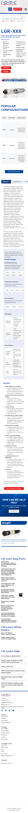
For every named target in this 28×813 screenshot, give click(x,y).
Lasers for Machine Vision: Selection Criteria (8, 633)
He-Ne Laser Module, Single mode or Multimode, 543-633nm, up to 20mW (14, 541)
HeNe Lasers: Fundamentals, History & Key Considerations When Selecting (8, 564)
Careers (3, 737)
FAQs (2, 751)
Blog (2, 749)
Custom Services (5, 732)
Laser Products (5, 730)
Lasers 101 (4, 745)
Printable (6, 20)
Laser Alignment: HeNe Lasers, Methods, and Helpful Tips (8, 585)
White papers (4, 747)
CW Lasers (4, 718)
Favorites (22, 20)
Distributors (4, 734)
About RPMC (4, 728)
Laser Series (4, 753)
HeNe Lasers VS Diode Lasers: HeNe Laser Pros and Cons (8, 579)
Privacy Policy (4, 739)
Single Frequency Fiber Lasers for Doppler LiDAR (8, 638)
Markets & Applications (7, 755)
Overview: (6, 181)
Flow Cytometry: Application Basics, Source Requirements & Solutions (8, 620)
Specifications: (17, 181)
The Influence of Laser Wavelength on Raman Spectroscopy (7, 591)
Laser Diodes (4, 720)
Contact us (14, 511)
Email (14, 20)
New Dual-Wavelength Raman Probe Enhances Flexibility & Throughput (8, 614)
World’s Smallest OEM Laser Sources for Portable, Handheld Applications (7, 608)
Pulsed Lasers (4, 716)
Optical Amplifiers (5, 722)
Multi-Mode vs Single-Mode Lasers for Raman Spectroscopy (8, 597)
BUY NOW (19, 9)
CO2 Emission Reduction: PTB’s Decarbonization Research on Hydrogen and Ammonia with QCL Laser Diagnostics (8, 571)
